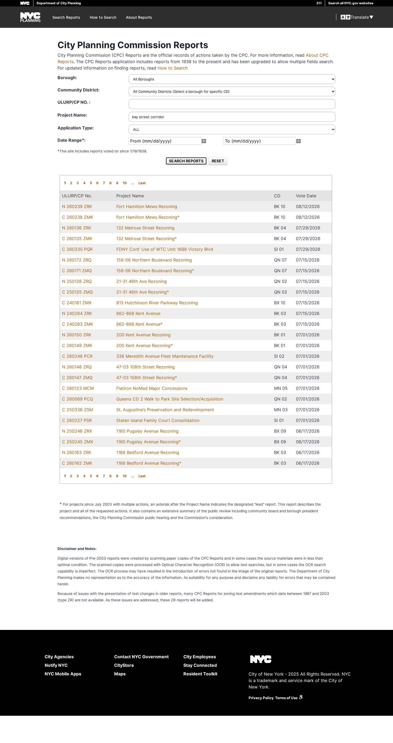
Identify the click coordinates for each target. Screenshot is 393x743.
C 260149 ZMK (77, 345)
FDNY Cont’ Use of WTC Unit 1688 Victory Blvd (164, 249)
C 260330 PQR (77, 249)
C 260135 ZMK (77, 238)
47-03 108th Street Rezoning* (146, 377)
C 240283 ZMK (77, 324)
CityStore (124, 665)
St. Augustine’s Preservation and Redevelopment (165, 409)
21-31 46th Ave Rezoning (141, 281)
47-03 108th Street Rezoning (145, 366)
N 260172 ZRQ (76, 260)
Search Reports (66, 17)
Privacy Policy (261, 698)
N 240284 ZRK (77, 313)
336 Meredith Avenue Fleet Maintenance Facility (165, 356)
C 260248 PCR (77, 356)
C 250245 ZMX (77, 441)
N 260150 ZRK (76, 334)
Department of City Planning (59, 3)
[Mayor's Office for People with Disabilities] (301, 698)
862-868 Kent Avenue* (139, 324)
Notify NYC (56, 665)
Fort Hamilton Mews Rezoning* (147, 217)
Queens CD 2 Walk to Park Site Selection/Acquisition (169, 399)
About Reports (139, 17)
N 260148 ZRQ (77, 366)
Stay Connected (200, 665)
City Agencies (59, 656)
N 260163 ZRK (76, 452)
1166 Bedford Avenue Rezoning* (148, 463)
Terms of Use (286, 698)
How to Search (103, 17)
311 (319, 3)
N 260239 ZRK (77, 206)
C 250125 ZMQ (77, 292)
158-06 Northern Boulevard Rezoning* (155, 270)
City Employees (199, 656)
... (132, 183)
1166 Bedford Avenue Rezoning (147, 452)
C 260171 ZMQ (77, 270)
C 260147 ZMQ (77, 377)
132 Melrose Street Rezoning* (146, 238)
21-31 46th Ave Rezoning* (142, 292)
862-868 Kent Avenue (138, 313)
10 (125, 183)
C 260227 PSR (77, 420)
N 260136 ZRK (76, 227)
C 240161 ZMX (76, 302)
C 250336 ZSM (77, 409)
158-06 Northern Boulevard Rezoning (154, 260)
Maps (120, 673)
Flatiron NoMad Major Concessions (151, 388)
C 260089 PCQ (77, 399)
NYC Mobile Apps (63, 673)
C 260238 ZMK (77, 217)
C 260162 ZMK (77, 463)
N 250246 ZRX (77, 431)
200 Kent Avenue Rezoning (143, 334)
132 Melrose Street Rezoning (145, 227)
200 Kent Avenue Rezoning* (144, 345)
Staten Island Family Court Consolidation (157, 420)
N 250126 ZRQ (77, 281)
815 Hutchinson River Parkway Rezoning (157, 302)
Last (142, 183)
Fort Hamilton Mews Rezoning (146, 206)
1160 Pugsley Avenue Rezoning (147, 431)
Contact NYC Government (141, 656)
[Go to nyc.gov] (261, 660)
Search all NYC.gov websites (350, 3)
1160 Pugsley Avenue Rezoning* (148, 441)
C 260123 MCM (78, 388)
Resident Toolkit (200, 673)
